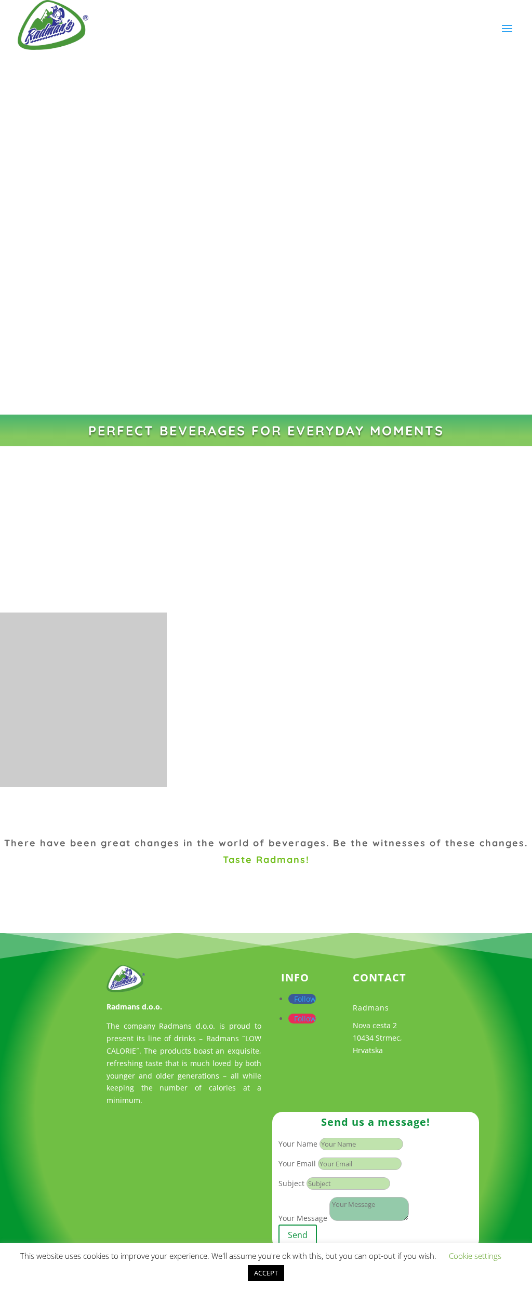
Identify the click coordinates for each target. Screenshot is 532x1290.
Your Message (302, 1218)
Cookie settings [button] (475, 1256)
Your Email (297, 1163)
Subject (291, 1183)
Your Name (297, 1144)
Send (298, 1235)
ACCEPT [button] (266, 1273)
